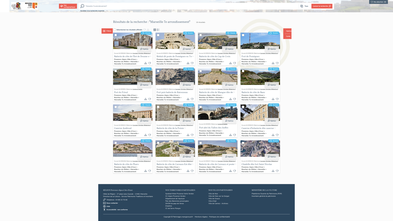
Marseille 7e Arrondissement (129, 66)
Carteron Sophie (141, 92)
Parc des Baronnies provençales (177, 205)
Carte (287, 36)
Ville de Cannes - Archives (218, 207)
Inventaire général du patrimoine (264, 200)
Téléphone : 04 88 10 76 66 (116, 203)
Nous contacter (112, 207)
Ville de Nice (213, 197)
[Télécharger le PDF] (147, 65)
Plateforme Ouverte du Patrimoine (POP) (267, 197)
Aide (108, 210)
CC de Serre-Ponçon (173, 212)
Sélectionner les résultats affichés (133, 30)
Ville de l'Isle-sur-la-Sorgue (218, 200)
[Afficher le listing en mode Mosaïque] (158, 30)
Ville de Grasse (214, 202)
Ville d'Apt (212, 205)
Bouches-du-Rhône (125, 64)
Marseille (138, 64)
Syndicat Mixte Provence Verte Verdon (179, 197)
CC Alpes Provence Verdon (175, 200)
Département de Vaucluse (175, 202)
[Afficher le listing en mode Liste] (162, 30)
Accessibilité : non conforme (117, 213)
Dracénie (168, 210)
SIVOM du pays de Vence (174, 207)
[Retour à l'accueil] (4, 6)
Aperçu (147, 49)
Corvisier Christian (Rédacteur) (127, 55)
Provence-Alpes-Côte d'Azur (129, 61)
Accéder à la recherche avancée (92, 11)
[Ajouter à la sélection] (151, 65)
